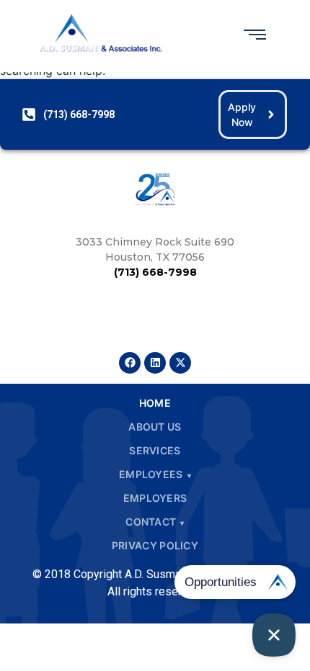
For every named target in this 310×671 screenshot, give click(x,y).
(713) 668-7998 (155, 272)
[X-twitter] (180, 363)
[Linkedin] (155, 363)
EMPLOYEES (151, 474)
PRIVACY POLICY (155, 545)
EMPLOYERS (155, 498)
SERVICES (154, 450)
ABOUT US (154, 426)
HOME (155, 403)
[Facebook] (130, 363)
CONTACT (150, 521)
